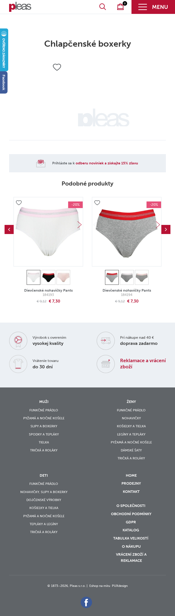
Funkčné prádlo (43, 410)
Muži (44, 402)
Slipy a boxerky (44, 426)
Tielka (44, 442)
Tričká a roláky (43, 450)
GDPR (131, 522)
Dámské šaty (131, 450)
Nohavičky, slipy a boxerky (43, 492)
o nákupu (131, 546)
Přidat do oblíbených (18, 203)
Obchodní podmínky (131, 514)
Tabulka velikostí (131, 538)
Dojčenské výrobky (43, 500)
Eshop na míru (99, 586)
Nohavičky (131, 418)
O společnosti (131, 506)
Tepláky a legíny (44, 524)
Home (131, 475)
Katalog (131, 530)
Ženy (131, 402)
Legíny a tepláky (131, 434)
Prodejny (131, 483)
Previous (9, 229)
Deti (44, 475)
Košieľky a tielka (131, 426)
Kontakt (131, 491)
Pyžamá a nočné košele (43, 418)
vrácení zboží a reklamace (131, 557)
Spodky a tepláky (44, 434)
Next (79, 224)
